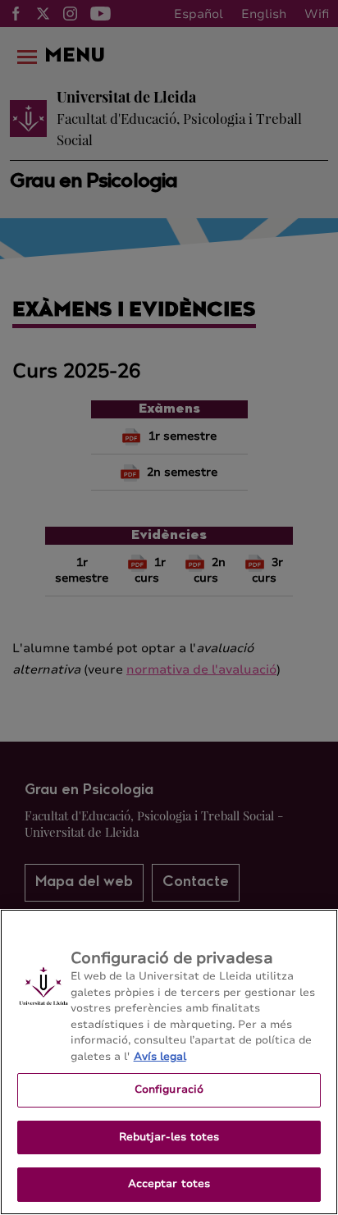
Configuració (169, 1089)
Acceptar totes (169, 1183)
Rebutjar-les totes (169, 1137)
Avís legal (160, 1056)
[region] (169, 1062)
